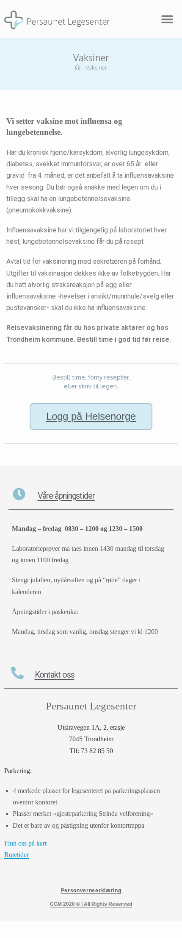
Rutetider (16, 854)
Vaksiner (96, 67)
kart (41, 843)
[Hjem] (77, 67)
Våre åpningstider (66, 496)
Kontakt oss (54, 675)
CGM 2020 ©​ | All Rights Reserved (91, 904)
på (32, 843)
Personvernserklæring (91, 890)
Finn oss (16, 843)
